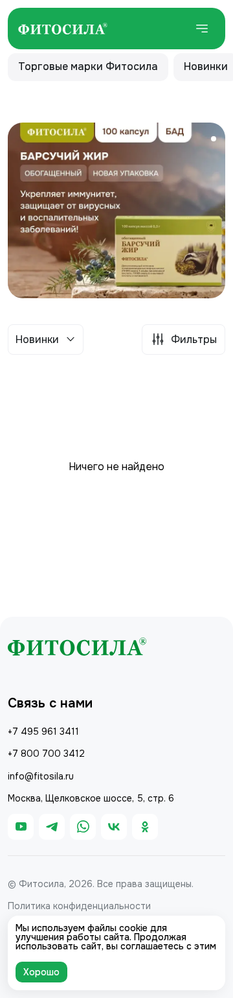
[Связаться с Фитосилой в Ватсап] (83, 827)
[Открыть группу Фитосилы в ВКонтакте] (114, 827)
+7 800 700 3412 (46, 753)
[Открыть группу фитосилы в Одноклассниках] (145, 827)
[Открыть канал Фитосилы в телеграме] (52, 827)
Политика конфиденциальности (79, 906)
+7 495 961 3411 (43, 731)
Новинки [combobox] (37, 339)
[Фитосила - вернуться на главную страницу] (62, 28)
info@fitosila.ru (41, 776)
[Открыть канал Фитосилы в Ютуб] (21, 827)
